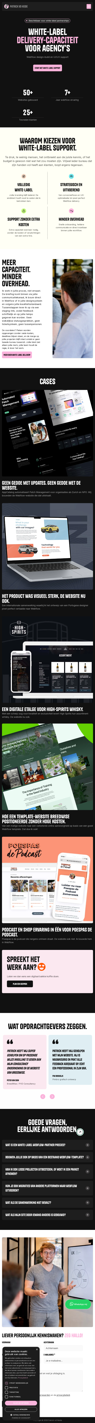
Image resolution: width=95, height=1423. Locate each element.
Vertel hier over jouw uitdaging (15, 1367)
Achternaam (49, 1342)
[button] (89, 6)
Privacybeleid (23, 1378)
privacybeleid (63, 1395)
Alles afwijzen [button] (21, 1409)
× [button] (37, 1349)
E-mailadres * (49, 1354)
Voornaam (6, 1342)
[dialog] (21, 1384)
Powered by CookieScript (21, 1418)
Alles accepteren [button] (21, 1403)
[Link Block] (80, 1132)
